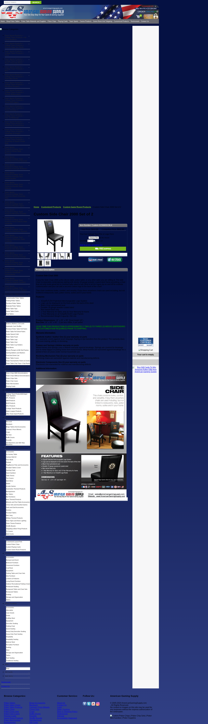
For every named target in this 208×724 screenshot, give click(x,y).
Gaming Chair (10, 470)
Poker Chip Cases (12, 381)
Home (3, 21)
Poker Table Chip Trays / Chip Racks (18, 363)
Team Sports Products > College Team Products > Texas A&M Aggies (14, 100)
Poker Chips (52, 21)
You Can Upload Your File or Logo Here (97, 234)
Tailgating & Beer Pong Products (16, 529)
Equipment (9, 571)
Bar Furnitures (10, 497)
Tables (8, 600)
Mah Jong (9, 515)
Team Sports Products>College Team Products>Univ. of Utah (14, 262)
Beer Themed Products (13, 499)
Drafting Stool (10, 618)
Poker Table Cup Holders (14, 345)
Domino (8, 510)
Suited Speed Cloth (12, 334)
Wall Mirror (9, 481)
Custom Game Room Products (16, 550)
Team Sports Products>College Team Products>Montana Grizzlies (15, 212)
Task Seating (10, 658)
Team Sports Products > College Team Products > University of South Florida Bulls (15, 140)
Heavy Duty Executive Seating (16, 631)
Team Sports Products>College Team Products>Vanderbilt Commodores (14, 271)
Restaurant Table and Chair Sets (16, 589)
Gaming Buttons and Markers (15, 353)
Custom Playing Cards (13, 547)
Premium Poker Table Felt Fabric (16, 329)
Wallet (8, 483)
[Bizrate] (155, 347)
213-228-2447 (152, 8)
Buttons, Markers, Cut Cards (15, 323)
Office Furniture (11, 603)
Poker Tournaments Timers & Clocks (18, 361)
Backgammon (10, 491)
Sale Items (9, 676)
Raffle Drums (10, 437)
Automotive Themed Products (15, 489)
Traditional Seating (12, 661)
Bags (7, 668)
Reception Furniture (12, 645)
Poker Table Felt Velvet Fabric (15, 331)
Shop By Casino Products (14, 417)
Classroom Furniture (12, 565)
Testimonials (135, 21)
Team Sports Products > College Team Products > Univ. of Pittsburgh (14, 116)
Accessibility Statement (67, 718)
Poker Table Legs (11, 339)
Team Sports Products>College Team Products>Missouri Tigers (14, 204)
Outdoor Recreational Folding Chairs (18, 584)
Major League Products (13, 411)
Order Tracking (63, 709)
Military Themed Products (14, 518)
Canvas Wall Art (11, 457)
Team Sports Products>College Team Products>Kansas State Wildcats (14, 185)
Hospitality (9, 637)
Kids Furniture (10, 576)
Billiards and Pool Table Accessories (18, 502)
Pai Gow (9, 435)
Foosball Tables (11, 513)
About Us (61, 703)
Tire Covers (10, 478)
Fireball (8, 462)
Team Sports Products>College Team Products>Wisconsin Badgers (16, 288)
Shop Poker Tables (13, 21)
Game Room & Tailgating (14, 448)
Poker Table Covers (12, 358)
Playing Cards (63, 21)
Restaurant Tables (12, 592)
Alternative (9, 610)
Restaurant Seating (12, 586)
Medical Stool (10, 642)
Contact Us (145, 21)
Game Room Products (13, 718)
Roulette (9, 440)
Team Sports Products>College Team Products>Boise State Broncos (14, 150)
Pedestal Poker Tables (13, 306)
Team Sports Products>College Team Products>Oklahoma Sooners (16, 229)
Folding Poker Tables (13, 301)
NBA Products (10, 400)
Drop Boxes (10, 347)
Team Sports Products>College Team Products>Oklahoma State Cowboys (15, 238)
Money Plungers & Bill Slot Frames (17, 350)
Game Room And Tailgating (102, 21)
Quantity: (83, 241)
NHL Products (10, 406)
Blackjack (9, 424)
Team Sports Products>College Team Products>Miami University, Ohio (15, 195)
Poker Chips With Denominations (17, 373)
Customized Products (121, 21)
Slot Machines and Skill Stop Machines (15, 443)
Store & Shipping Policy (67, 712)
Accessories (10, 452)
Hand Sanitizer (11, 473)
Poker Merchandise (12, 384)
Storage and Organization (14, 597)
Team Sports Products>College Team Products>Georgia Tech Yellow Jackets (14, 175)
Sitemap (60, 716)
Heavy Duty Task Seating (14, 634)
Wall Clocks (10, 534)
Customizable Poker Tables (15, 298)
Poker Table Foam (12, 337)
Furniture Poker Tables (13, 303)
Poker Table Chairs (12, 705)
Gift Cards (9, 672)
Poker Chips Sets (11, 378)
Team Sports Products (13, 390)
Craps (8, 432)
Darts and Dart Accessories (15, 507)
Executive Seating (12, 623)
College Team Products (13, 408)
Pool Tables (10, 314)
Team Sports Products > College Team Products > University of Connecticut (14, 124)
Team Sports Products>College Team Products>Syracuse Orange (15, 255)
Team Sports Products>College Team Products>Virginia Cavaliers (15, 280)
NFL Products (10, 398)
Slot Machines (35, 720)
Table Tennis (10, 475)
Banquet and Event (12, 560)
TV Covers (9, 531)
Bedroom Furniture (12, 563)
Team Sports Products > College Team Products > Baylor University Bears (14, 61)
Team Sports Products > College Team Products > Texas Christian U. (14, 108)
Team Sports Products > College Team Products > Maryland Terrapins (14, 84)
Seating (8, 594)
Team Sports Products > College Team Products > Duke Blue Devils (14, 76)
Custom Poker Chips (13, 544)
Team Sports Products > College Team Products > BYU (14, 69)
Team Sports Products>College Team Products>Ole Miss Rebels (15, 247)
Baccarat (9, 421)
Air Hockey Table (11, 454)
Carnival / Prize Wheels (13, 429)
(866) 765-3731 (140, 8)
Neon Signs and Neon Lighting (16, 521)
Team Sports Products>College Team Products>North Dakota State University (16, 220)
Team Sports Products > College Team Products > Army (14, 53)
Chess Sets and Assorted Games (16, 505)
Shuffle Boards (11, 526)
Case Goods (10, 613)
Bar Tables (9, 494)
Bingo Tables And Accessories (16, 427)
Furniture (8, 553)
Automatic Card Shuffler (14, 326)
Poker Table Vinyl (11, 342)
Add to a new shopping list (91, 245)
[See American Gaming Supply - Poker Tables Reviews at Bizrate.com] (145, 342)
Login (59, 707)
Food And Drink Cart (12, 355)
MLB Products (10, 403)
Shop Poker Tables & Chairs (15, 294)
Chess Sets (34, 709)
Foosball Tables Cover (13, 468)
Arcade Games (11, 486)
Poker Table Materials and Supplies (33, 21)
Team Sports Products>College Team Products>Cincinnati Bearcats (16, 159)
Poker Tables (9, 703)
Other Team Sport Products (15, 414)
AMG (7, 664)
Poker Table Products (13, 707)
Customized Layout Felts (14, 542)
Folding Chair (10, 626)
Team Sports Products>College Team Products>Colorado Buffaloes (16, 167)
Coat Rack (9, 568)
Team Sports (73, 21)
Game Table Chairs (12, 311)
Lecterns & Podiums (12, 578)
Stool (7, 650)
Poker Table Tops (11, 309)
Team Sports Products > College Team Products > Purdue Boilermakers (14, 92)
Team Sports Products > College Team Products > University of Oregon (14, 131)
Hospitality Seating (12, 639)
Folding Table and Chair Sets (15, 573)
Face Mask (9, 460)
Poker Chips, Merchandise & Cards (15, 368)
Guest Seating (10, 629)
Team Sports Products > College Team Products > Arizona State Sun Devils (14, 45)
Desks (8, 615)
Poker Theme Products (13, 523)
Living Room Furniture (13, 581)
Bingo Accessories (37, 703)
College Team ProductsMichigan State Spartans (16, 395)
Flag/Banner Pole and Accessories (17, 465)
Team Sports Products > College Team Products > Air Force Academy (15, 37)
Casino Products (85, 21)
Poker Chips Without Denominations (18, 376)
